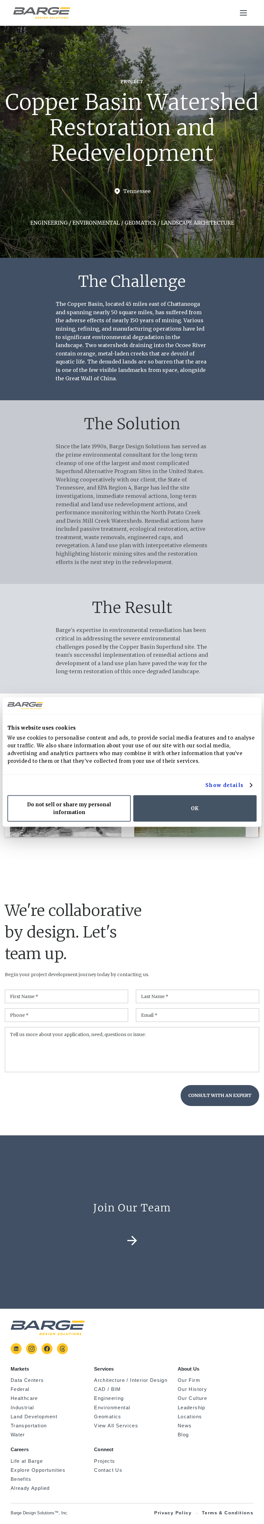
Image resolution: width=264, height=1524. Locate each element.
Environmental (112, 1407)
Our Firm (189, 1380)
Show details (224, 785)
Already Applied (30, 1489)
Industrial (22, 1407)
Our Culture (192, 1398)
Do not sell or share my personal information (69, 808)
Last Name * (154, 996)
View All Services (116, 1425)
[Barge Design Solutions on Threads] (62, 1349)
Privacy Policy (173, 1512)
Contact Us (108, 1470)
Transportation (29, 1425)
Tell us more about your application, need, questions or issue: (78, 1034)
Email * (149, 1015)
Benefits (21, 1479)
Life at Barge (27, 1461)
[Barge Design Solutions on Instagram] (31, 1349)
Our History (192, 1389)
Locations (190, 1416)
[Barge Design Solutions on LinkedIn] (16, 1349)
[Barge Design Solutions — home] (48, 1327)
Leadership (191, 1407)
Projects (104, 1461)
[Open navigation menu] (244, 13)
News (185, 1425)
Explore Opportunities (38, 1470)
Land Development (34, 1416)
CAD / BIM (107, 1389)
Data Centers (27, 1380)
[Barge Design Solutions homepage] (41, 13)
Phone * (19, 1015)
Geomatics (107, 1416)
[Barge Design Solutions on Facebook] (47, 1349)
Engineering (109, 1398)
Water (18, 1434)
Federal (20, 1389)
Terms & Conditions (227, 1512)
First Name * (24, 996)
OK (195, 808)
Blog (183, 1434)
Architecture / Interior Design (130, 1380)
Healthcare (24, 1398)
